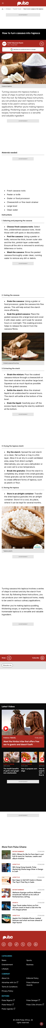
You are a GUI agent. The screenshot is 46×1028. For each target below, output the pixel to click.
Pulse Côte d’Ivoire (34, 1005)
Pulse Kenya (6, 1005)
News (4, 960)
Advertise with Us (9, 982)
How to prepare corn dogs (29, 770)
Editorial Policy (32, 978)
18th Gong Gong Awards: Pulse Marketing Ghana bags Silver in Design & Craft (27, 869)
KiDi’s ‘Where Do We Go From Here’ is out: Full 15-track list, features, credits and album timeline (28, 856)
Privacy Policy (7, 991)
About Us (5, 978)
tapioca (16, 497)
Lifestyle (8, 9)
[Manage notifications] (41, 1024)
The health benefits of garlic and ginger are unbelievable (11, 771)
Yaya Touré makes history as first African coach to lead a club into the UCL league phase (26, 907)
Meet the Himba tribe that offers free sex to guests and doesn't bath (21, 743)
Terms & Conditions (9, 987)
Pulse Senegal (32, 1000)
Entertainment (18, 851)
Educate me (7, 665)
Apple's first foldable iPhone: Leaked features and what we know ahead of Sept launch (27, 920)
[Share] (42, 44)
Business (29, 964)
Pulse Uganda (7, 1009)
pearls (10, 483)
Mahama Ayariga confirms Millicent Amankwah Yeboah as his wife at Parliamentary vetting (26, 894)
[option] (11, 765)
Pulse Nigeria (7, 1000)
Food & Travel (17, 9)
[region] (23, 764)
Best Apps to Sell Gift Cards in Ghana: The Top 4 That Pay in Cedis (27, 881)
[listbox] (23, 764)
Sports (15, 902)
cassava (16, 191)
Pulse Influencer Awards (32, 983)
